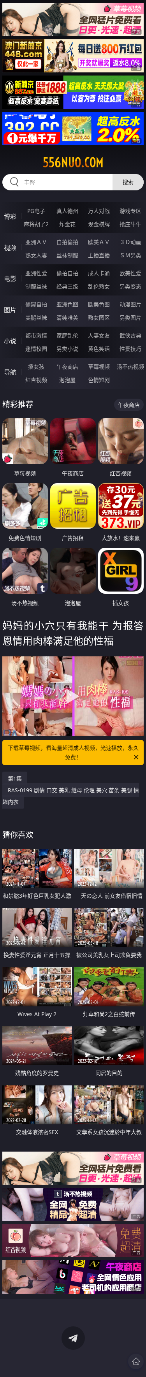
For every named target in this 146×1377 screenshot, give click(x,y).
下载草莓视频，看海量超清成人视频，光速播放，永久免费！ (73, 752)
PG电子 (36, 211)
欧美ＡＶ (99, 242)
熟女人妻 (36, 255)
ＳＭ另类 (130, 255)
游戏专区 (130, 211)
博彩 (10, 216)
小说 (10, 341)
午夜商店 (67, 366)
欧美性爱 (130, 273)
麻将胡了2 (36, 224)
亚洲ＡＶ (36, 242)
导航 (10, 372)
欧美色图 (99, 304)
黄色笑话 (99, 348)
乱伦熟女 (99, 286)
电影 (10, 278)
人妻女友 (99, 335)
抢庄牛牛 (130, 224)
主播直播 (99, 255)
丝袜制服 (67, 255)
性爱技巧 (130, 348)
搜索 (128, 182)
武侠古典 (130, 335)
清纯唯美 (67, 317)
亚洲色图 (67, 304)
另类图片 (130, 317)
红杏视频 (36, 379)
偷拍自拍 (67, 273)
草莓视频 (99, 366)
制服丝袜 (36, 286)
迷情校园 (36, 348)
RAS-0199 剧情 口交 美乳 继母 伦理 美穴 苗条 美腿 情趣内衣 (70, 795)
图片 (10, 310)
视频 (10, 247)
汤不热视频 (130, 366)
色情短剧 (99, 379)
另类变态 (130, 286)
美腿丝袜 (36, 317)
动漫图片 (130, 304)
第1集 (15, 778)
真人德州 (67, 211)
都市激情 (36, 335)
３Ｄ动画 (130, 242)
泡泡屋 (67, 379)
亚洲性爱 (36, 273)
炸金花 (67, 224)
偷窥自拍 (36, 304)
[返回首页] (136, 1361)
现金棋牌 (99, 224)
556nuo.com (73, 162)
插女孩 (36, 366)
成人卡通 (99, 273)
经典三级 (67, 286)
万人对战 (99, 211)
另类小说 (67, 348)
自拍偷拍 (67, 242)
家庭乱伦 (67, 335)
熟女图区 (99, 317)
